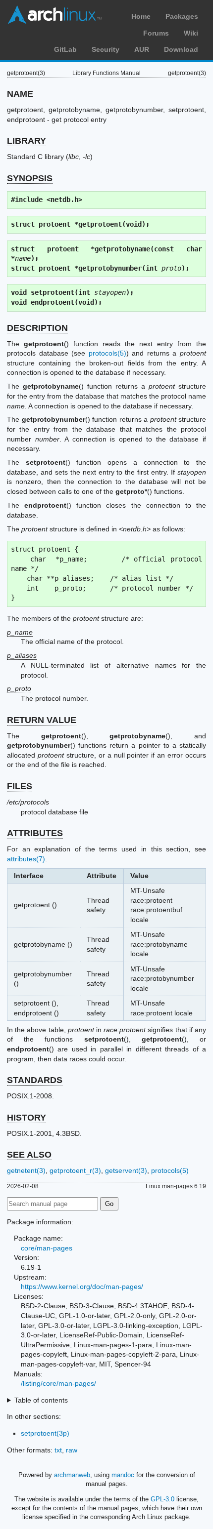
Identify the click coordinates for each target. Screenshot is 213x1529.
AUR (141, 49)
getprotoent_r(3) (75, 1170)
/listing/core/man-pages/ (58, 1383)
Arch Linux (54, 15)
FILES (19, 786)
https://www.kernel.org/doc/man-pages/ (82, 1286)
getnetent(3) (26, 1170)
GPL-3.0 (162, 1499)
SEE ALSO (29, 1155)
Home (141, 16)
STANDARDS (34, 1080)
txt (58, 1450)
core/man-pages (46, 1248)
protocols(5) (107, 353)
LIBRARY (26, 141)
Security (105, 49)
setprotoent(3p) (45, 1433)
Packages (181, 16)
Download (181, 49)
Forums (156, 33)
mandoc (122, 1475)
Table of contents (41, 1400)
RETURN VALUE (41, 720)
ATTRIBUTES (35, 833)
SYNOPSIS (30, 178)
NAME (20, 94)
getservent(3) (126, 1170)
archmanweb (72, 1475)
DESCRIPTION (37, 328)
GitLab (65, 49)
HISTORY (26, 1118)
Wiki (191, 33)
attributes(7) (26, 859)
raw (71, 1450)
